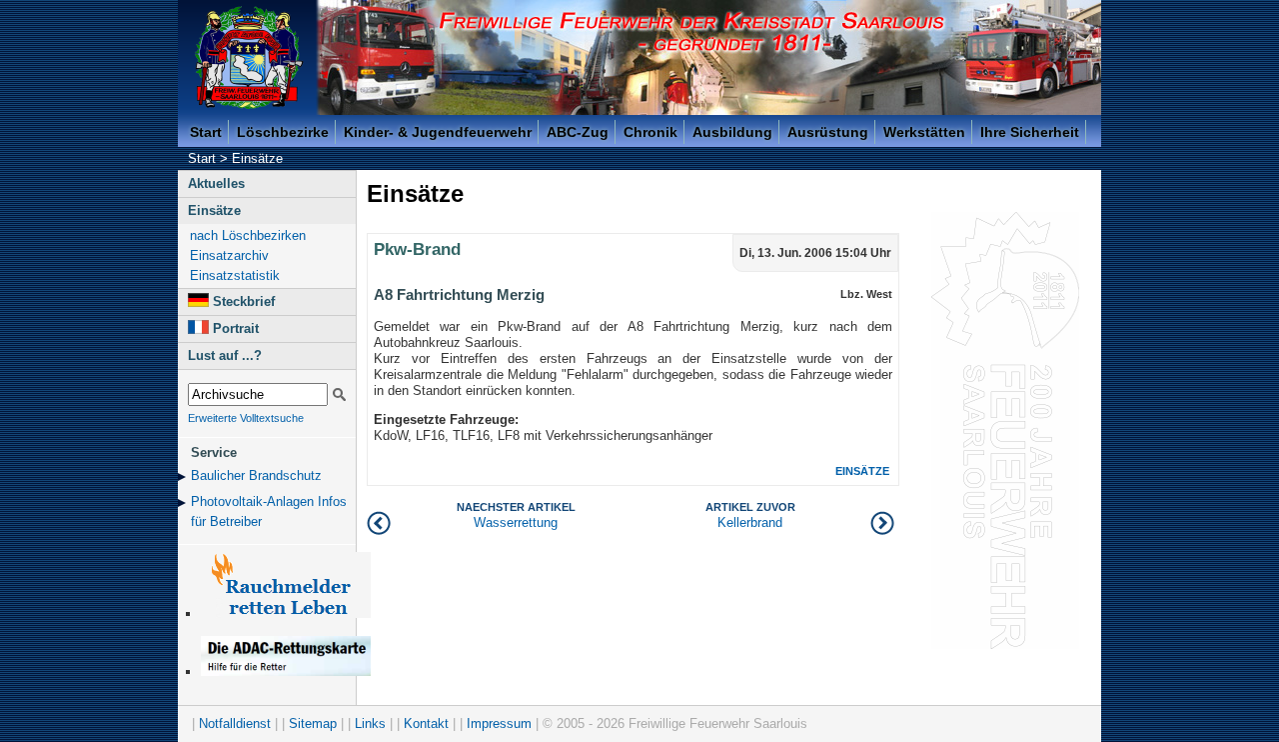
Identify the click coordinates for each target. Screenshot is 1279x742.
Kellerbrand (750, 515)
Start (206, 132)
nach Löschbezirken (248, 235)
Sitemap (313, 723)
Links (370, 723)
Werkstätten (924, 132)
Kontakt (426, 723)
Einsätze (257, 158)
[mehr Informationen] (286, 671)
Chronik (650, 132)
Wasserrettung (516, 515)
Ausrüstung (827, 132)
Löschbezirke (283, 132)
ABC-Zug (578, 132)
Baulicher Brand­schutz (256, 475)
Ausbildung (732, 132)
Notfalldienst (235, 723)
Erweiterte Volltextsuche (246, 418)
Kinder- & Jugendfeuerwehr (438, 132)
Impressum (499, 723)
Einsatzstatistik (235, 275)
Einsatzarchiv (229, 255)
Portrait (236, 328)
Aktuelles (216, 183)
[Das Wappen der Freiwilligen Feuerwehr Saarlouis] (249, 57)
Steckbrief (244, 301)
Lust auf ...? (225, 355)
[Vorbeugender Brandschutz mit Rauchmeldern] (286, 613)
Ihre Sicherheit (1029, 132)
